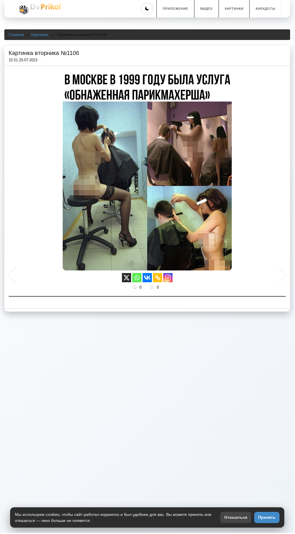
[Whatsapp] (136, 277)
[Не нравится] (152, 287)
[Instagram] (168, 277)
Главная (16, 34)
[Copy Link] (157, 277)
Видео (206, 8)
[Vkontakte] (147, 277)
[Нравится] (135, 287)
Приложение (175, 8)
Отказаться (235, 517)
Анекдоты (265, 8)
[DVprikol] (39, 9)
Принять (266, 517)
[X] (126, 277)
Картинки (234, 8)
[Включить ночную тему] (147, 9)
